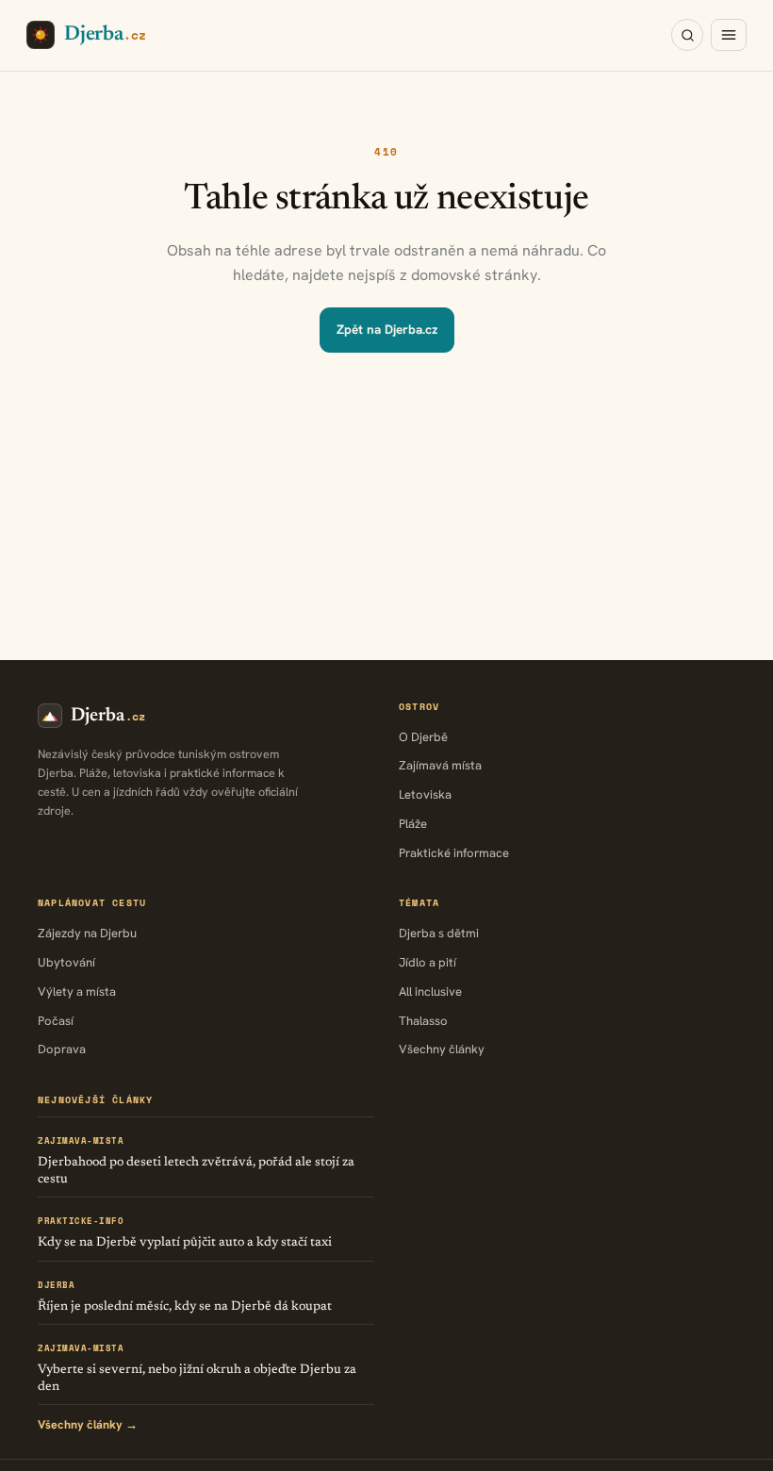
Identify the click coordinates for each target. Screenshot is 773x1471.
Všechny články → (88, 1424)
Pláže (413, 824)
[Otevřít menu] (729, 35)
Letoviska (425, 794)
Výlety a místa (77, 991)
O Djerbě (423, 737)
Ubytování (66, 962)
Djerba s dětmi (439, 933)
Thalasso (423, 1021)
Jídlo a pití (427, 962)
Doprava (62, 1049)
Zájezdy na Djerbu (87, 933)
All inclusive (430, 991)
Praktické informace (454, 853)
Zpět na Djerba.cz (387, 329)
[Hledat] (687, 35)
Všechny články (442, 1049)
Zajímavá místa (440, 765)
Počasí (56, 1021)
